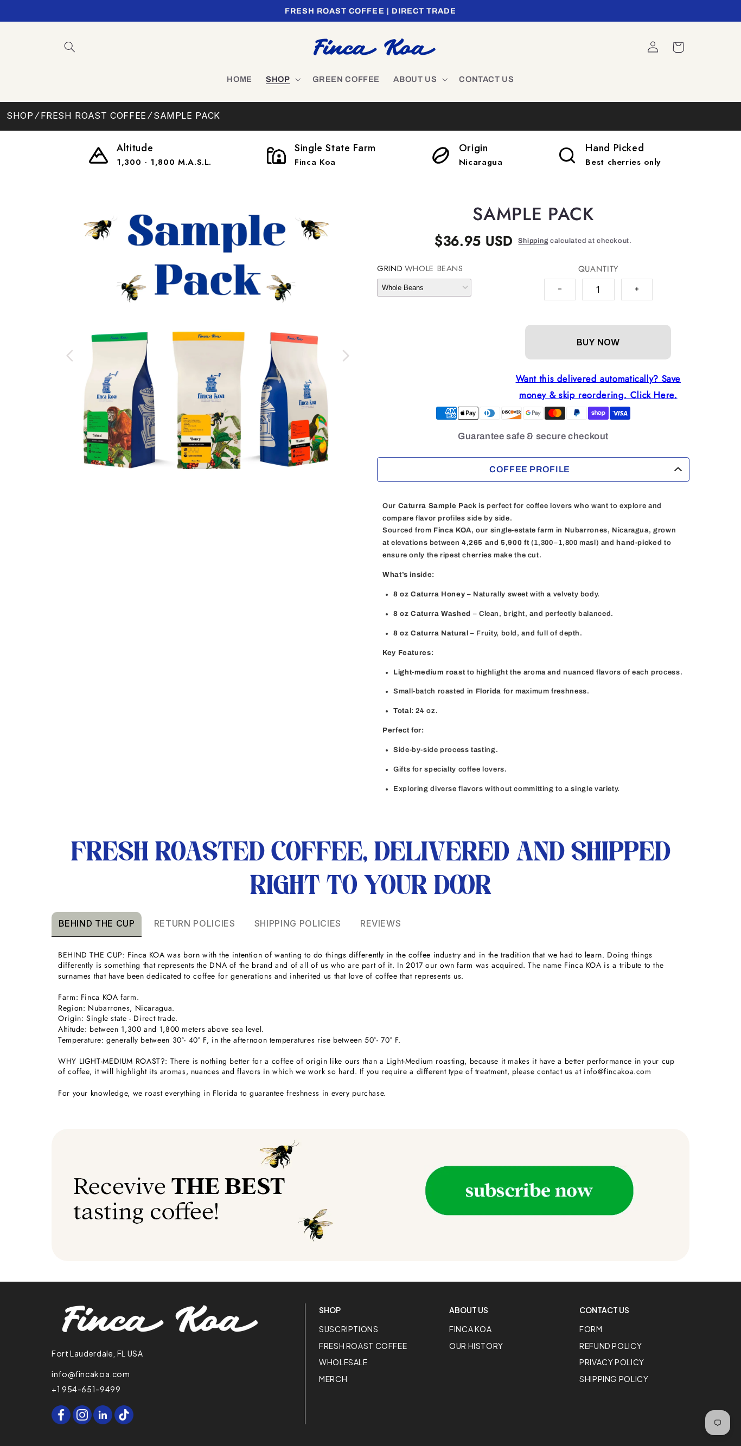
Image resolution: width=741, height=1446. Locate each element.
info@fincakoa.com (91, 1374)
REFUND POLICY (610, 1346)
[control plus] (637, 289)
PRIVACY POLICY (611, 1362)
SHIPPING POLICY (613, 1379)
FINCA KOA (470, 1329)
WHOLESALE (343, 1362)
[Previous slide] (70, 356)
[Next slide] (346, 356)
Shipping (533, 241)
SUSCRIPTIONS (349, 1329)
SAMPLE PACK (187, 116)
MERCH (333, 1379)
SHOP (20, 116)
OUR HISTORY (476, 1346)
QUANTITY (598, 269)
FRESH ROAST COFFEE (93, 116)
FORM (591, 1329)
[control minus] (560, 289)
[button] (70, 47)
